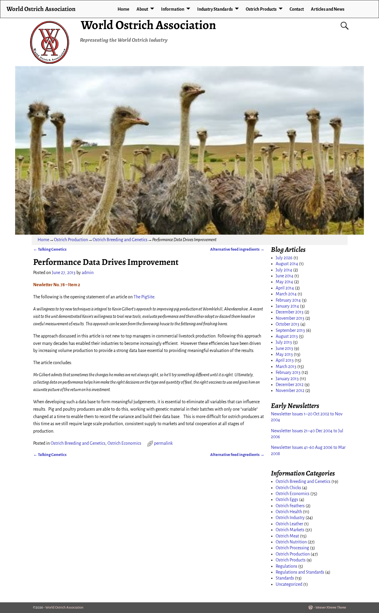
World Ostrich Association (148, 24)
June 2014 (284, 275)
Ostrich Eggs (287, 499)
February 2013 (288, 372)
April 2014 (285, 288)
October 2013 (287, 324)
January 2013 (287, 378)
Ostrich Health (289, 511)
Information (172, 9)
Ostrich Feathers (290, 505)
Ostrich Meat (287, 536)
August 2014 (287, 263)
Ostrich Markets (290, 529)
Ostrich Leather (289, 523)
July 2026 (284, 257)
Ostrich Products (261, 9)
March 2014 (286, 294)
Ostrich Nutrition (291, 542)
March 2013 (286, 366)
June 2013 (284, 348)
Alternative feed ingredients (237, 249)
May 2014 (284, 281)
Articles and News (327, 9)
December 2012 (289, 384)
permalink (163, 443)
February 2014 (288, 300)
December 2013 (289, 312)
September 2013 (290, 330)
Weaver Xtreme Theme (330, 607)
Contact (297, 9)
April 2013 (285, 360)
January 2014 (287, 306)
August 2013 (287, 336)
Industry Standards (215, 9)
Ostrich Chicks (288, 487)
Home (123, 9)
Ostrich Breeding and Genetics (120, 239)
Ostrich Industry (290, 517)
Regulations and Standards (300, 572)
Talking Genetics (50, 249)
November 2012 (290, 390)
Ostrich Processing (292, 547)
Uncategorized (289, 584)
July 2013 (284, 342)
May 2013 (284, 354)
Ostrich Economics (124, 443)
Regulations (286, 566)
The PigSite (144, 297)
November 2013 (290, 318)
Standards (285, 578)
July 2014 (284, 270)
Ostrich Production (71, 239)
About (142, 9)
